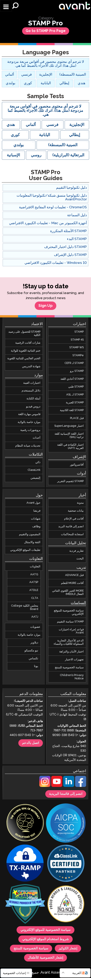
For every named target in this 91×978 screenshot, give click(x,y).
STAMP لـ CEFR (74, 363)
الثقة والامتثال (32, 542)
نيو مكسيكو (31, 650)
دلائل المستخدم (31, 390)
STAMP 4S (77, 339)
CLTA (34, 598)
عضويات (35, 626)
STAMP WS (76, 347)
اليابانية (46, 83)
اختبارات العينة (31, 382)
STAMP (79, 331)
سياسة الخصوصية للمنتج (69, 667)
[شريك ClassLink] (66, 864)
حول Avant (33, 503)
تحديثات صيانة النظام (27, 445)
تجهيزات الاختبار (74, 659)
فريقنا (36, 510)
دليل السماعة (77, 215)
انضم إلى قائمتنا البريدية (65, 794)
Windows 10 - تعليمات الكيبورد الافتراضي (56, 263)
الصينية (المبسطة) (72, 74)
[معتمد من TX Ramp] (25, 864)
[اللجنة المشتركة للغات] (66, 904)
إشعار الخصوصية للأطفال (45, 958)
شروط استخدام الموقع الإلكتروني (45, 939)
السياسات (78, 603)
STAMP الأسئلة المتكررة (68, 231)
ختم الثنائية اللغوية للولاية (25, 350)
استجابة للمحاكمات (72, 534)
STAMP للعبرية (75, 402)
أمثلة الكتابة (33, 398)
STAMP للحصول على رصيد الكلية (24, 333)
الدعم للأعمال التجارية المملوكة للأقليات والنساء (69, 642)
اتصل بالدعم (30, 743)
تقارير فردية (76, 550)
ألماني (9, 74)
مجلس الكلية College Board (24, 607)
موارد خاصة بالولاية (29, 422)
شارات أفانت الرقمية (27, 342)
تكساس (33, 658)
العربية (76, 973)
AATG (34, 574)
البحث (80, 558)
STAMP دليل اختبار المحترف (65, 247)
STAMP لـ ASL (75, 394)
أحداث (36, 437)
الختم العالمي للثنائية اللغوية (23, 358)
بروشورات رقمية (30, 430)
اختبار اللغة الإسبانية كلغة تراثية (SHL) (69, 435)
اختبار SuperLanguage (69, 426)
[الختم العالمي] (25, 823)
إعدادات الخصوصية (15, 973)
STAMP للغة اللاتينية (72, 410)
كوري (28, 83)
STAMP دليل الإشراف (70, 255)
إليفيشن (35, 477)
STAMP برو (77, 371)
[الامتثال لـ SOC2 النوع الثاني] (66, 823)
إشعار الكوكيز (68, 948)
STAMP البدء (77, 239)
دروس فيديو (33, 406)
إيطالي (64, 83)
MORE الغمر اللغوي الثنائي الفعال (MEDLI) (68, 592)
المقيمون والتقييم (29, 534)
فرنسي (26, 74)
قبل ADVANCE (74, 575)
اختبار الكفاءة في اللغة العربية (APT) (70, 446)
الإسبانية (13, 155)
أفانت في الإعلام (74, 518)
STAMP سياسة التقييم (70, 621)
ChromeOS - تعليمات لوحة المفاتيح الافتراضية (53, 207)
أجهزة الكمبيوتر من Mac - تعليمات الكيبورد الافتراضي (48, 223)
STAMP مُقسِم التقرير (70, 481)
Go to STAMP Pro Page (46, 31)
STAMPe (78, 355)
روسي (36, 155)
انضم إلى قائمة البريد (71, 526)
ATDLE (33, 590)
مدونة (80, 503)
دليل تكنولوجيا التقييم (71, 188)
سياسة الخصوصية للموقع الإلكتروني (69, 612)
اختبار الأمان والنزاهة (71, 651)
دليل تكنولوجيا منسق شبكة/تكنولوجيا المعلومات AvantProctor (52, 197)
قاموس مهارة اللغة (29, 414)
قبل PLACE (77, 418)
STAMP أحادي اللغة (72, 378)
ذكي (37, 462)
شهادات (35, 518)
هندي (81, 83)
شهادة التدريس (31, 366)
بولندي (10, 83)
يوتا (36, 666)
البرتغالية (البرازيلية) (68, 155)
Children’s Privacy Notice (72, 677)
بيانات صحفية (76, 510)
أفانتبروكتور (77, 464)
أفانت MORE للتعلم (72, 583)
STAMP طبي (76, 386)
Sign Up (45, 306)
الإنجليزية (45, 74)
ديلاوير (34, 642)
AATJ (34, 616)
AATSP (33, 582)
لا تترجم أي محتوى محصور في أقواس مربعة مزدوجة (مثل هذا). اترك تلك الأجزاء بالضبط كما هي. (45, 64)
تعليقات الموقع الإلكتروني (25, 549)
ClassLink (34, 469)
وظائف (36, 526)
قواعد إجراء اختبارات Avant (71, 631)
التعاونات (35, 566)
